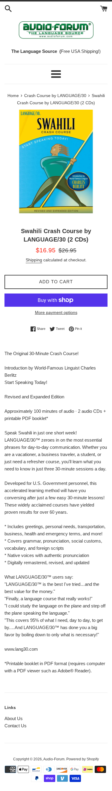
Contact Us (15, 725)
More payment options (56, 312)
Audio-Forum (54, 759)
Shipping (34, 259)
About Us (13, 718)
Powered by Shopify (82, 759)
